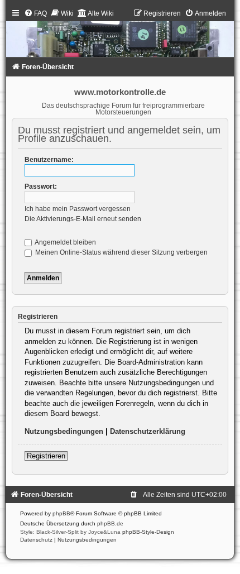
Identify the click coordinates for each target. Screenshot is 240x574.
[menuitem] (35, 13)
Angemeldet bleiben (64, 242)
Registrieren (46, 456)
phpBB (61, 513)
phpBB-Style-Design (148, 532)
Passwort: (41, 186)
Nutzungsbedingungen (64, 431)
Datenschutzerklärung (147, 431)
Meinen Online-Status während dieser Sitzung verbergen (120, 252)
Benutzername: (49, 160)
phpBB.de (110, 523)
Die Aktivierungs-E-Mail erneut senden (83, 219)
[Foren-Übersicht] (120, 36)
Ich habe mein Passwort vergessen (78, 209)
